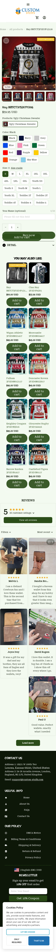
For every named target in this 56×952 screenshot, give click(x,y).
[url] (27, 779)
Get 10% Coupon (28, 898)
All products (16, 29)
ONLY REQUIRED (17, 940)
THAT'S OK (39, 941)
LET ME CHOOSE (28, 932)
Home (3, 29)
